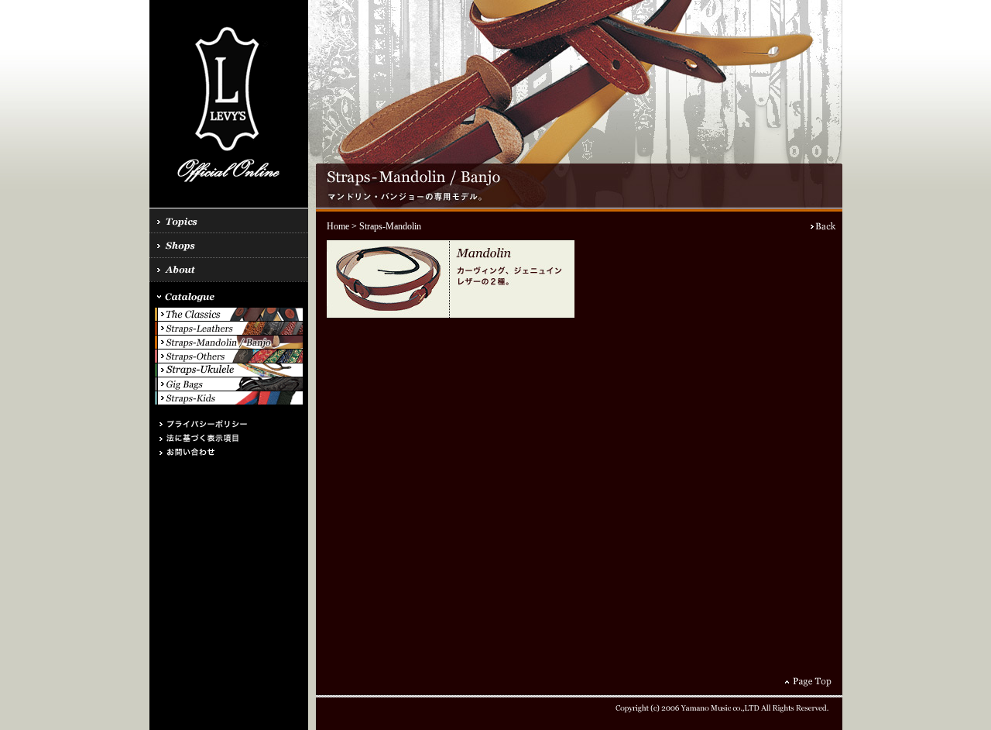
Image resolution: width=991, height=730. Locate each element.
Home (338, 226)
